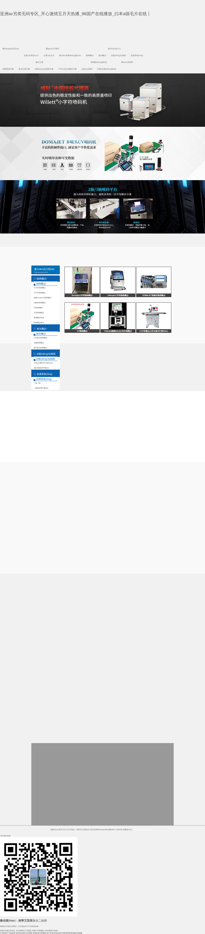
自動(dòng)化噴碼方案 (44, 68)
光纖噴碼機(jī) (39, 342)
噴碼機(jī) (90, 55)
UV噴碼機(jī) (38, 307)
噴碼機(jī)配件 (39, 322)
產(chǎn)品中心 (114, 48)
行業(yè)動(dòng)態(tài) (106, 68)
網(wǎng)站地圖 (6, 13)
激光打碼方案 (24, 68)
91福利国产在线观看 (7, 933)
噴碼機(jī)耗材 (39, 317)
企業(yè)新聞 (86, 68)
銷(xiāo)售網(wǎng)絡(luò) (70, 55)
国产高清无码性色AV (54, 933)
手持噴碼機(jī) (39, 312)
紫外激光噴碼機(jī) (40, 347)
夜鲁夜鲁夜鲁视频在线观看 (72, 933)
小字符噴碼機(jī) (6, 255)
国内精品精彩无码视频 (24, 933)
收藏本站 (3, 8)
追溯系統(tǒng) (137, 55)
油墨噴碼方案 (8, 68)
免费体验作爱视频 (39, 933)
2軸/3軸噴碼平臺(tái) (41, 368)
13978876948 (5, 836)
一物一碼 (37, 383)
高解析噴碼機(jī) (40, 302)
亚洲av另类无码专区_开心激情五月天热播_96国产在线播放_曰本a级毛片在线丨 (29, 930)
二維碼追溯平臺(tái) (41, 388)
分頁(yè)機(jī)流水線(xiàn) (43, 363)
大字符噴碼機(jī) (40, 292)
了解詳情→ (88, 520)
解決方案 (39, 62)
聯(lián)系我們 (127, 62)
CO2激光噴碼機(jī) (40, 337)
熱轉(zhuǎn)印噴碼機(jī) (42, 297)
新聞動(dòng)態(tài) (99, 62)
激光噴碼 (23, 255)
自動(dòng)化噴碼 (118, 55)
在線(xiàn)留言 (5, 11)
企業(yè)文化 (49, 55)
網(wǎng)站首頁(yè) (10, 48)
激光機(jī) (102, 55)
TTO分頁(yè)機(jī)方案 (67, 68)
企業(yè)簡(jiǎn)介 (31, 55)
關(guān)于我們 (52, 48)
